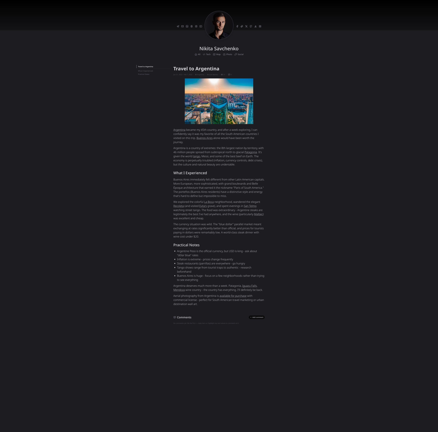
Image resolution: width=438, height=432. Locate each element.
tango (196, 156)
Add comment (257, 317)
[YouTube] (200, 26)
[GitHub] (251, 26)
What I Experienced (145, 71)
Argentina (200, 74)
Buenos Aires (205, 138)
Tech (208, 54)
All (199, 54)
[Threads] (191, 26)
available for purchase (233, 296)
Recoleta (178, 206)
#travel (209, 74)
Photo (229, 54)
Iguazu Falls (249, 286)
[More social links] (264, 5)
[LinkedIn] (187, 26)
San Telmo (250, 206)
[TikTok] (241, 26)
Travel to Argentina (145, 66)
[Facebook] (237, 26)
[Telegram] (178, 26)
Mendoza (179, 290)
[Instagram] (196, 26)
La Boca (209, 202)
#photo (215, 74)
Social (241, 54)
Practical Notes (143, 74)
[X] (246, 26)
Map (218, 54)
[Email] (182, 26)
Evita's (203, 206)
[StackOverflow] (255, 26)
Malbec (258, 214)
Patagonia (251, 152)
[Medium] (260, 26)
